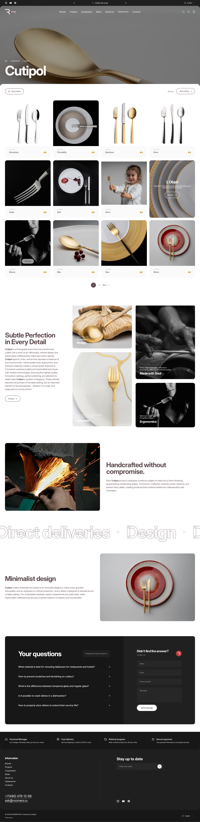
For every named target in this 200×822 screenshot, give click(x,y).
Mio (59, 272)
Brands (8, 763)
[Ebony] (28, 243)
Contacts (9, 785)
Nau (107, 272)
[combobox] (189, 3)
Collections (15, 61)
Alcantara (13, 152)
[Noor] (172, 123)
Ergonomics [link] (148, 421)
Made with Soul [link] (150, 373)
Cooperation (10, 771)
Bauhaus (109, 152)
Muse (7, 774)
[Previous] (74, 3)
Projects (8, 767)
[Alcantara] (28, 123)
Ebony (12, 272)
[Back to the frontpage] (6, 61)
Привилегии (10, 781)
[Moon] (172, 243)
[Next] (125, 3)
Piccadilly (62, 152)
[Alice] (124, 183)
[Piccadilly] (76, 123)
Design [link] (81, 342)
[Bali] (76, 183)
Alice (107, 212)
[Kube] (28, 183)
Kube (11, 212)
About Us (9, 778)
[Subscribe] (160, 766)
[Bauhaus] (124, 123)
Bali (59, 212)
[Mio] (76, 243)
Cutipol (12, 149)
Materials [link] (83, 420)
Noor (156, 152)
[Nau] (124, 243)
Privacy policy (9, 817)
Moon (156, 272)
